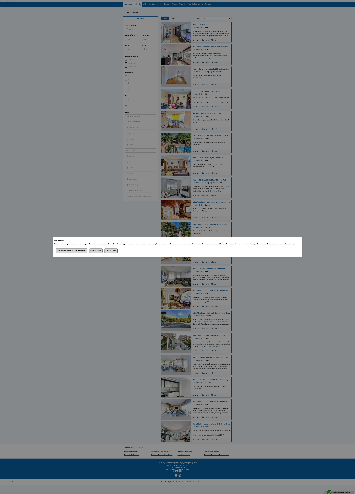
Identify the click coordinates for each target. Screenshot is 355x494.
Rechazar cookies (95, 250)
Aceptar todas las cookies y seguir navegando (71, 250)
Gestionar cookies (110, 250)
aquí (293, 244)
